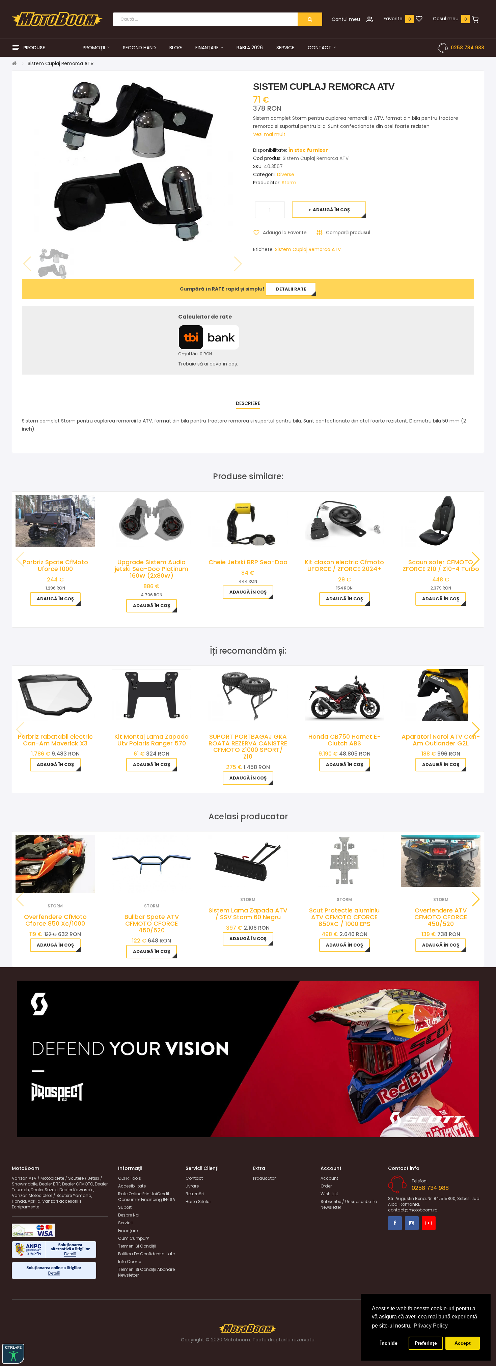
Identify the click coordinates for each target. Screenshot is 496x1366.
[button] (475, 559)
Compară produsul (348, 232)
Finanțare (128, 1230)
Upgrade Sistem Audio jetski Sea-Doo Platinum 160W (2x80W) (151, 569)
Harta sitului (198, 1201)
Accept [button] (462, 1343)
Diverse (285, 174)
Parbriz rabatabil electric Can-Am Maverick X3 (55, 739)
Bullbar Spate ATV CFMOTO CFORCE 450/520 (152, 923)
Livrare (192, 1186)
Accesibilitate (132, 1186)
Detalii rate (291, 289)
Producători (265, 1178)
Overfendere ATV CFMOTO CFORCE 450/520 (440, 917)
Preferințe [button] (426, 1343)
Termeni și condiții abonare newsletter (146, 1272)
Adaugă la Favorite (285, 232)
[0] (419, 19)
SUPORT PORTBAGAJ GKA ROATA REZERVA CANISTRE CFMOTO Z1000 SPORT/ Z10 (248, 746)
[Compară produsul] (64, 884)
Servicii (125, 1223)
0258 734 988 (467, 47)
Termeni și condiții (137, 1246)
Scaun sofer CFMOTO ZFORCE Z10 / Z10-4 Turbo (441, 565)
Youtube (429, 1223)
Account (329, 1178)
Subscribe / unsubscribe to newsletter (349, 1204)
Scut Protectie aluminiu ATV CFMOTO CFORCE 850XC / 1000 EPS (344, 917)
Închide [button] (388, 1343)
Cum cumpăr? (133, 1238)
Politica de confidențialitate (146, 1254)
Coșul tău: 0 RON (195, 354)
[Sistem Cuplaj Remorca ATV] (53, 263)
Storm (289, 182)
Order (326, 1186)
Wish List (329, 1194)
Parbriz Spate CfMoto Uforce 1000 (55, 565)
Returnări (195, 1194)
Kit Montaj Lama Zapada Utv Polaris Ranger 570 (151, 739)
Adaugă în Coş (331, 210)
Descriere (248, 403)
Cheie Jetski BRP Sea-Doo (248, 562)
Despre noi (128, 1215)
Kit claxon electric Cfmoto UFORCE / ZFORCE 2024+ (344, 565)
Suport (125, 1207)
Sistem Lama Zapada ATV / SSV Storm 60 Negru (248, 913)
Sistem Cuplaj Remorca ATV (308, 249)
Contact (194, 1178)
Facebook (395, 1223)
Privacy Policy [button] (431, 1326)
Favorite (393, 18)
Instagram (412, 1223)
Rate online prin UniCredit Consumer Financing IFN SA (146, 1196)
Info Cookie (129, 1261)
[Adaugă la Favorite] (46, 884)
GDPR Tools (129, 1178)
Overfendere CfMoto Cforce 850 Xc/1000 (55, 920)
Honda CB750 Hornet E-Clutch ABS (344, 739)
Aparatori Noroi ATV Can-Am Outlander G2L (441, 739)
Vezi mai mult (269, 134)
